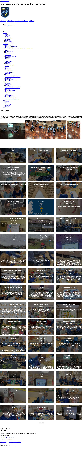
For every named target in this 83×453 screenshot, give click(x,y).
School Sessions (8, 71)
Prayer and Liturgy (9, 47)
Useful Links (8, 78)
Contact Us (5, 107)
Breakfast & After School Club (11, 76)
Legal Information (8, 440)
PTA (6, 74)
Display (6, 50)
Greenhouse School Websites (15, 442)
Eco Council (7, 39)
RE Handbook (8, 55)
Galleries (7, 102)
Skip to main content (4, 1)
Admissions (7, 68)
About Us (5, 33)
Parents (4, 67)
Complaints (7, 93)
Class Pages (8, 63)
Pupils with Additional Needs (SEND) (13, 87)
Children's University (9, 65)
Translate (13, 26)
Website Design (3, 442)
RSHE (6, 52)
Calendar (7, 101)
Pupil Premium (8, 89)
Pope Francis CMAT (9, 42)
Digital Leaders (8, 38)
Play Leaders (8, 40)
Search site (2, 445)
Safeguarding (8, 83)
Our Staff (7, 36)
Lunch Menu (7, 73)
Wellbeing (7, 66)
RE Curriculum (8, 58)
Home (4, 31)
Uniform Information (9, 72)
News (4, 100)
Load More (41, 422)
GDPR (6, 94)
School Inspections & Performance (12, 88)
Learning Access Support (10, 80)
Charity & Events (8, 45)
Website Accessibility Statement (12, 99)
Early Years (7, 62)
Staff (4, 29)
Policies (7, 85)
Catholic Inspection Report (11, 56)
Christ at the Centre (9, 53)
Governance (7, 91)
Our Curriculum (8, 61)
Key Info (5, 82)
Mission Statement (9, 51)
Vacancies (7, 106)
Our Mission (7, 35)
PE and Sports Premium (10, 90)
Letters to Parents (9, 79)
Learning (5, 60)
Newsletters (8, 105)
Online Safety (8, 84)
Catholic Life (5, 44)
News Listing (8, 104)
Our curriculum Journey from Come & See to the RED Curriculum (18, 49)
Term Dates (7, 69)
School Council (8, 41)
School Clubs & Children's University (13, 77)
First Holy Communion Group (11, 46)
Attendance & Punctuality (10, 98)
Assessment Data (9, 95)
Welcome (7, 34)
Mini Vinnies (7, 57)
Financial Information (9, 96)
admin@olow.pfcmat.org (8, 437)
